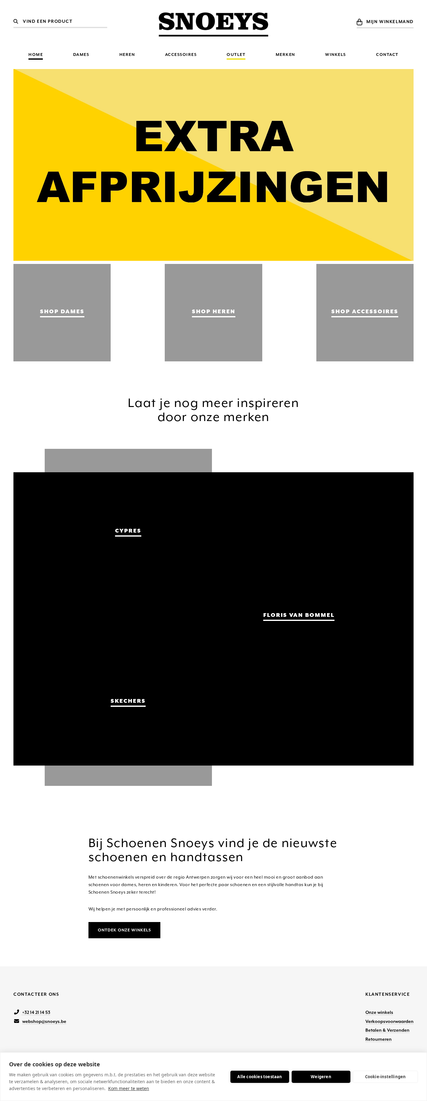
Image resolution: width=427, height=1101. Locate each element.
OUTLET (236, 54)
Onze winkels (379, 1012)
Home (35, 54)
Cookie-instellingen (385, 1076)
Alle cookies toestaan (259, 1076)
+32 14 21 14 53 (35, 1012)
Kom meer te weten (128, 1088)
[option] (213, 165)
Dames (81, 54)
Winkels (335, 54)
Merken (285, 54)
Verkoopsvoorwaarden (389, 1021)
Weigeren (321, 1076)
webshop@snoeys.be (44, 1021)
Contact (387, 54)
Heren (127, 54)
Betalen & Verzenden (387, 1030)
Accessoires (181, 54)
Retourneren (378, 1039)
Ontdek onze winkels (124, 930)
